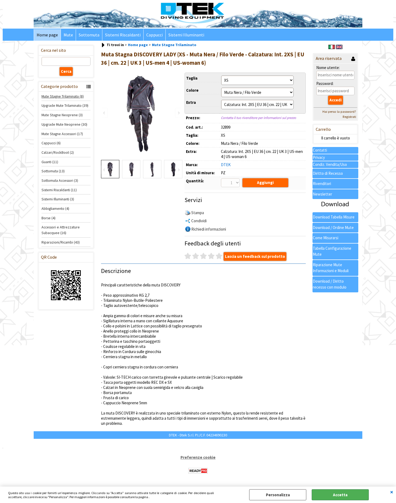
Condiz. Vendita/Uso (330, 164)
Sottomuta (89, 34)
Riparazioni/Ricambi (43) (60, 242)
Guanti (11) (49, 161)
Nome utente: (328, 67)
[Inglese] (339, 47)
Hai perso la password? (339, 112)
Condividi (199, 220)
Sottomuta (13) (53, 171)
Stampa (197, 212)
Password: (325, 83)
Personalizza (278, 494)
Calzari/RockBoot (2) (57, 152)
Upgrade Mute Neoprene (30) (64, 124)
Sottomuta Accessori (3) (59, 180)
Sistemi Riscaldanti (123, 34)
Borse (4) (48, 217)
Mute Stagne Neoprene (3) (62, 114)
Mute (68, 34)
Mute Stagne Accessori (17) (62, 133)
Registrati (349, 117)
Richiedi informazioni (208, 229)
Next (178, 170)
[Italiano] (331, 47)
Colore (192, 90)
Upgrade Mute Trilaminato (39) (64, 105)
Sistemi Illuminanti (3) (57, 199)
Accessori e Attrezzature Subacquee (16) (60, 230)
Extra (191, 102)
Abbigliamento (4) (55, 208)
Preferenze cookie (198, 457)
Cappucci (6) (51, 143)
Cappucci (154, 34)
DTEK (226, 164)
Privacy (319, 157)
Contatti (320, 150)
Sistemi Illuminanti (186, 34)
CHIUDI (391, 492)
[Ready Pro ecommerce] (198, 471)
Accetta (340, 494)
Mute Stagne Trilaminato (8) (62, 96)
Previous (104, 170)
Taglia (191, 78)
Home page (47, 34)
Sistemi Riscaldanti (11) (59, 189)
